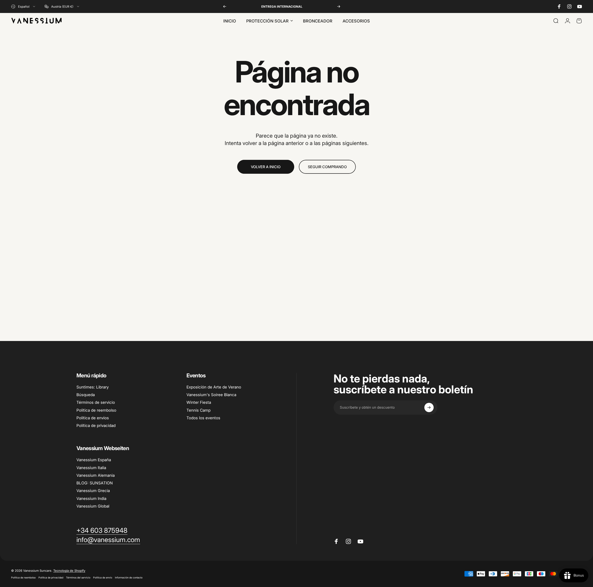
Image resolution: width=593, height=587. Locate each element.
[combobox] (23, 6)
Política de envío (102, 577)
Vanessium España (93, 460)
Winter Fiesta (198, 402)
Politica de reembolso (96, 410)
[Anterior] (225, 6)
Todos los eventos (203, 418)
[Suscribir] (429, 407)
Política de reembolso (23, 577)
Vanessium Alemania (95, 475)
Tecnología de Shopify (69, 570)
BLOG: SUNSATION (94, 483)
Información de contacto (128, 577)
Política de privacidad (96, 425)
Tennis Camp (198, 410)
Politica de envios (92, 418)
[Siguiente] (339, 6)
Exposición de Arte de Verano (213, 387)
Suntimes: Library (92, 387)
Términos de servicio (95, 402)
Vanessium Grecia (93, 490)
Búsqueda (85, 394)
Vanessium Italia (91, 467)
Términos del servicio (78, 577)
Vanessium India (91, 498)
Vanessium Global (92, 506)
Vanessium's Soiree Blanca (211, 394)
